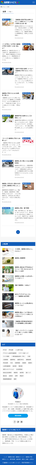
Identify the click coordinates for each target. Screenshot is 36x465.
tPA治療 (11, 350)
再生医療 (5, 363)
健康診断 (28, 359)
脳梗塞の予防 (29, 457)
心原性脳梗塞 (6, 366)
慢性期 (20, 366)
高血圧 (22, 376)
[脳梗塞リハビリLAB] (10, 2)
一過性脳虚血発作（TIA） (18, 356)
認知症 (11, 376)
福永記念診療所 (7, 372)
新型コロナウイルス (8, 369)
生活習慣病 (19, 369)
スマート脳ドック (23, 353)
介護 (29, 356)
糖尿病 (16, 372)
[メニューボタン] (33, 2)
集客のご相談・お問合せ (28, 459)
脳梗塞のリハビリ (20, 457)
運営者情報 (18, 415)
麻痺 (15, 379)
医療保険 (17, 363)
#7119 (4, 350)
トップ (5, 457)
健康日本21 (21, 359)
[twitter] (18, 422)
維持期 (22, 372)
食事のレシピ (5, 459)
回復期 (24, 363)
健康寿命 (12, 359)
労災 (11, 363)
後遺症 (30, 363)
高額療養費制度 (7, 379)
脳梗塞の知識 (11, 457)
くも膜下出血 (19, 350)
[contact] (21, 422)
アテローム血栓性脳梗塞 (9, 353)
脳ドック (28, 372)
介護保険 (5, 359)
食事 (16, 376)
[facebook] (14, 422)
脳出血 (5, 376)
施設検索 (18, 459)
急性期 (14, 366)
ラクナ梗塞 (6, 356)
